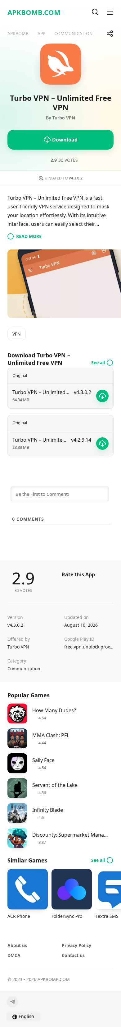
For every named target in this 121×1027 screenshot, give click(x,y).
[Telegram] (12, 1002)
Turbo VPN (18, 647)
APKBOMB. (33, 12)
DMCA (13, 955)
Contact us (73, 955)
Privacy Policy (76, 945)
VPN (16, 334)
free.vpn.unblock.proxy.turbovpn (89, 647)
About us (17, 945)
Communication (23, 669)
